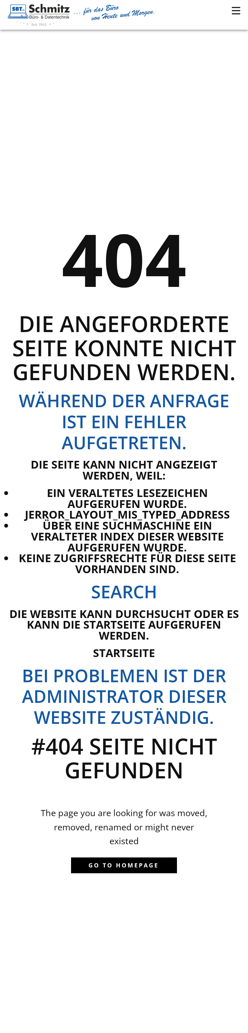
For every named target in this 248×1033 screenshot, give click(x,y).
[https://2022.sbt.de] (39, 15)
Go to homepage (123, 865)
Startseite (124, 652)
